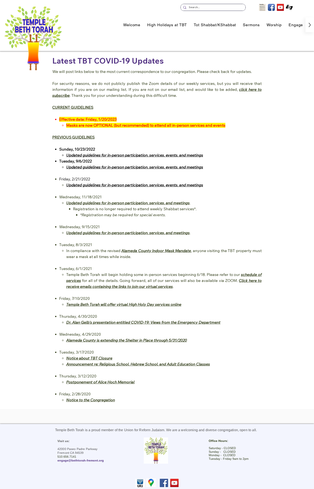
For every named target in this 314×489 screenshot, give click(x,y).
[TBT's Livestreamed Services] (280, 7)
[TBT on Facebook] (271, 7)
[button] (295, 24)
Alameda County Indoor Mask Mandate (156, 250)
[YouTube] (174, 483)
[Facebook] (164, 483)
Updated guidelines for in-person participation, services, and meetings (128, 232)
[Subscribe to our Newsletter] (262, 7)
